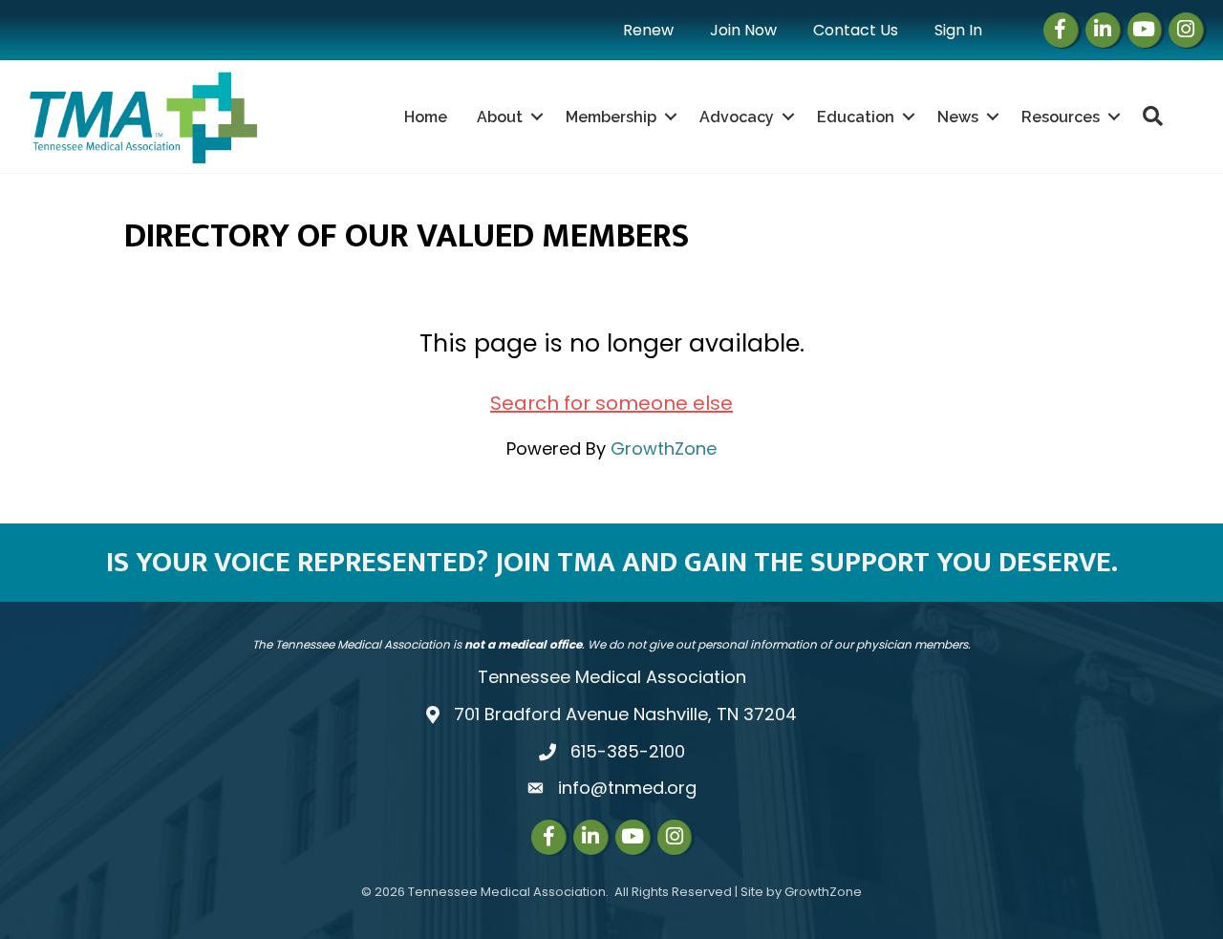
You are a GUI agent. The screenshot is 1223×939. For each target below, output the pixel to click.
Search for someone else (611, 403)
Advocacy (736, 117)
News (957, 117)
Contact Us (855, 30)
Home (425, 117)
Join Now (743, 30)
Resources (1060, 117)
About (500, 117)
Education (855, 117)
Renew (648, 30)
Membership (611, 117)
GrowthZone (664, 448)
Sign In (958, 30)
